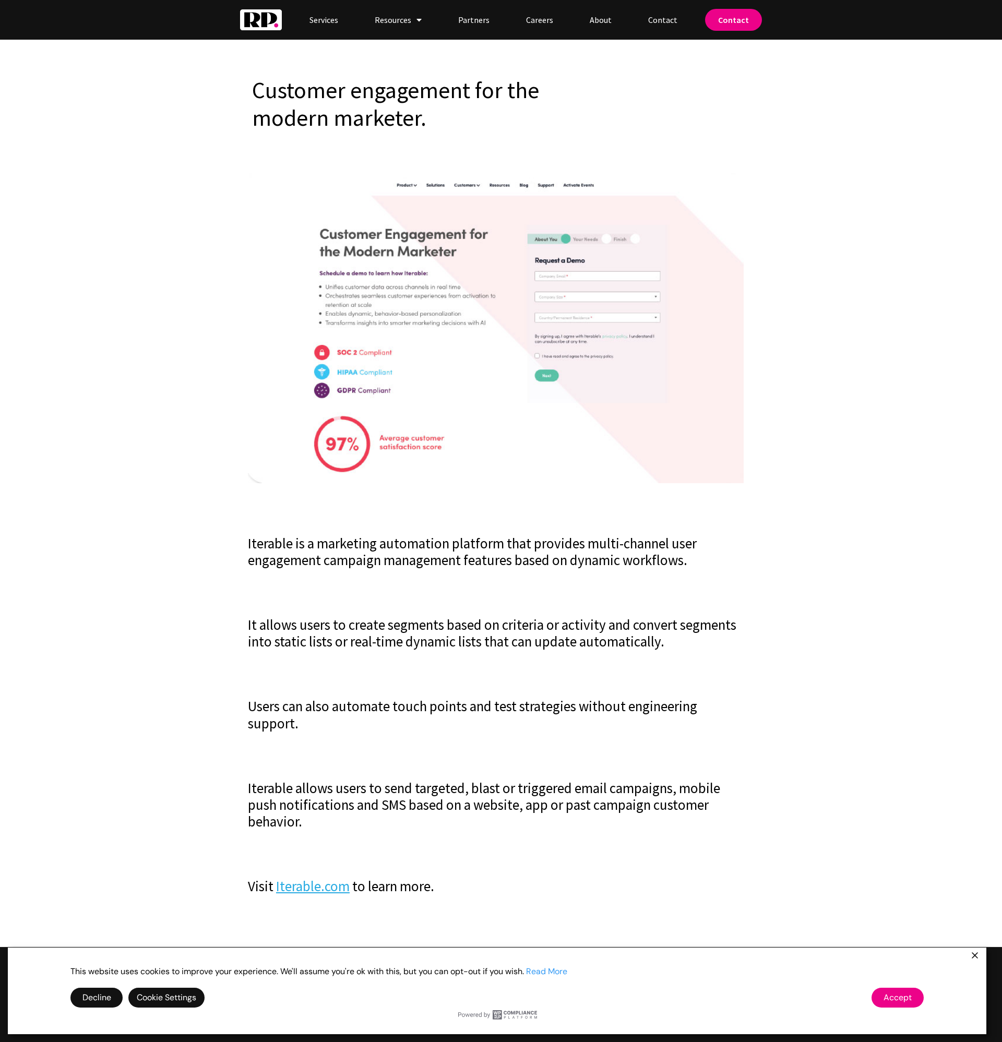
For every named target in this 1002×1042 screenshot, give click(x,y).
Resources (393, 20)
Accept (898, 997)
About (601, 20)
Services (323, 20)
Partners (474, 20)
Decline (96, 997)
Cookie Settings (166, 997)
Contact (662, 20)
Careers (539, 20)
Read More (546, 971)
